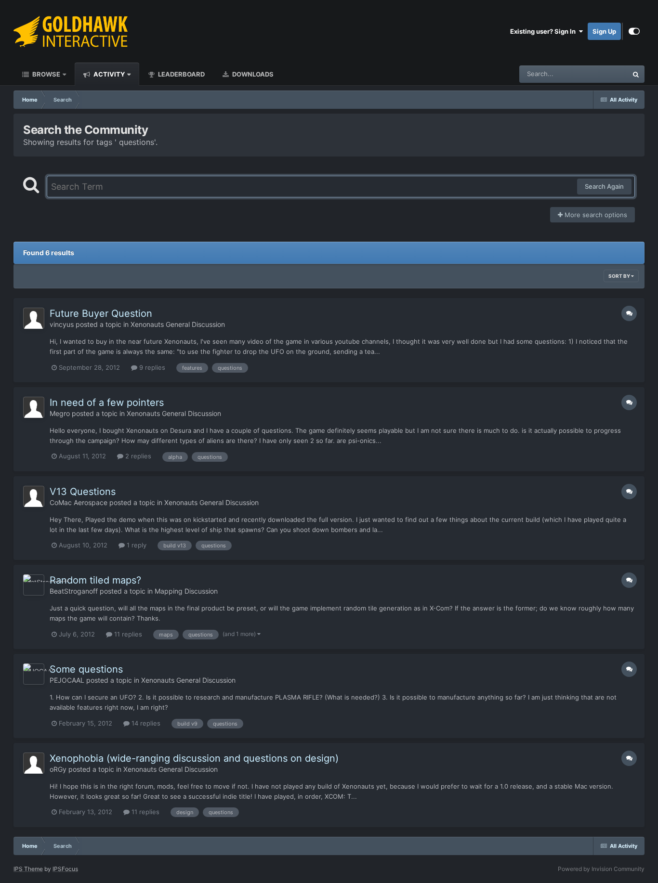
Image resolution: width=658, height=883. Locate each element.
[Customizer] (634, 31)
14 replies (145, 723)
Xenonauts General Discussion (178, 324)
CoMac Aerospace (78, 502)
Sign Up (604, 31)
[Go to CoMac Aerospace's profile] (33, 496)
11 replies (127, 634)
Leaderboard (181, 74)
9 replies (151, 367)
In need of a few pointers (107, 402)
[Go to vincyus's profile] (33, 318)
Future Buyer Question (101, 313)
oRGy (58, 769)
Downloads (252, 74)
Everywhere (598, 74)
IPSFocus (65, 868)
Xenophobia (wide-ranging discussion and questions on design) (194, 758)
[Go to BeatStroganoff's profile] (33, 585)
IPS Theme (28, 868)
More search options (595, 215)
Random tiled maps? (95, 580)
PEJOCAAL (67, 680)
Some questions (86, 669)
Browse (45, 74)
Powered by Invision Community (601, 868)
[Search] (636, 74)
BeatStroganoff (74, 591)
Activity (108, 74)
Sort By (619, 276)
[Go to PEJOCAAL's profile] (33, 674)
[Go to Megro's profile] (33, 407)
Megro (60, 413)
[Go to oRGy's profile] (33, 763)
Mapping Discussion (186, 591)
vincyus (62, 324)
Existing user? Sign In (544, 31)
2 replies (137, 456)
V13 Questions (83, 491)
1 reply (135, 545)
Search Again (604, 186)
